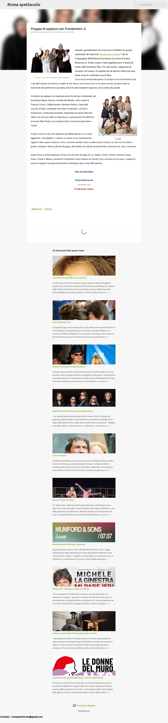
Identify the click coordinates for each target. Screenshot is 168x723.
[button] (32, 37)
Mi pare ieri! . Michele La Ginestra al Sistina (70, 589)
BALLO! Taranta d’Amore (63, 500)
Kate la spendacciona (61, 322)
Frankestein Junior (40, 77)
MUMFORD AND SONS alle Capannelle (68, 544)
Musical (48, 209)
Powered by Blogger (85, 705)
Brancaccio (37, 209)
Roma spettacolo (23, 4)
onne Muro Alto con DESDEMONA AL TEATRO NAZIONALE (77, 678)
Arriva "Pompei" (59, 456)
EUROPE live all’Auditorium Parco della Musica (72, 411)
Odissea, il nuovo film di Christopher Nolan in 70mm (74, 633)
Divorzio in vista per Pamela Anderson (68, 367)
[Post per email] (32, 206)
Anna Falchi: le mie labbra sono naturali (69, 278)
